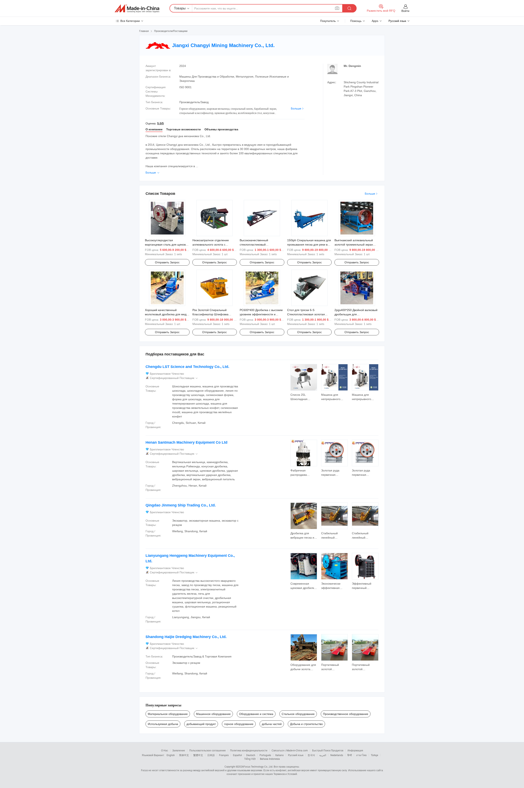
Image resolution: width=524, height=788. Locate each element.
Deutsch (250, 755)
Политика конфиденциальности (248, 750)
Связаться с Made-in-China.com (290, 750)
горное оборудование (238, 724)
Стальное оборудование (298, 714)
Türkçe (374, 755)
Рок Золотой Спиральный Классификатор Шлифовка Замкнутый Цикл (210, 314)
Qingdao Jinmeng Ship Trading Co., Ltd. (181, 505)
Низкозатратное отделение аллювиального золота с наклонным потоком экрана (210, 244)
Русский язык (295, 755)
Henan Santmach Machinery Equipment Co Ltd (186, 442)
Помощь (355, 21)
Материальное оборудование (168, 714)
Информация (355, 750)
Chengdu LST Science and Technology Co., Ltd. (187, 367)
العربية (322, 755)
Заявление (178, 750)
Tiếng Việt (250, 758)
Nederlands (336, 755)
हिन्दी (349, 755)
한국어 (311, 755)
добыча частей (272, 724)
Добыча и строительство (306, 724)
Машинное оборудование (213, 714)
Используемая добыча (163, 724)
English (171, 755)
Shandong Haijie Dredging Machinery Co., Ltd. (186, 637)
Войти (405, 10)
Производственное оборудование (345, 714)
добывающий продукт (201, 724)
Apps (375, 21)
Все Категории (130, 21)
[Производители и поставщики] (137, 8)
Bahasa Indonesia (270, 758)
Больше (296, 108)
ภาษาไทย (361, 755)
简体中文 (184, 755)
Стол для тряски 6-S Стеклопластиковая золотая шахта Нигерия (306, 314)
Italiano (279, 755)
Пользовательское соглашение (207, 750)
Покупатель (328, 21)
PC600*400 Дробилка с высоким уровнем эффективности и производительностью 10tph (261, 314)
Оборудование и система (256, 714)
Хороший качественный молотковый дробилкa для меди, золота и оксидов (167, 314)
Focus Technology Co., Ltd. (258, 766)
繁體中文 (198, 755)
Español (237, 755)
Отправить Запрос (167, 262)
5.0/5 (160, 123)
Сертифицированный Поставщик (174, 378)
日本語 (211, 755)
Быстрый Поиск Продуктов (327, 750)
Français (224, 755)
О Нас (164, 750)
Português (265, 755)
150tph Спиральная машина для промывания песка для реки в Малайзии (309, 244)
